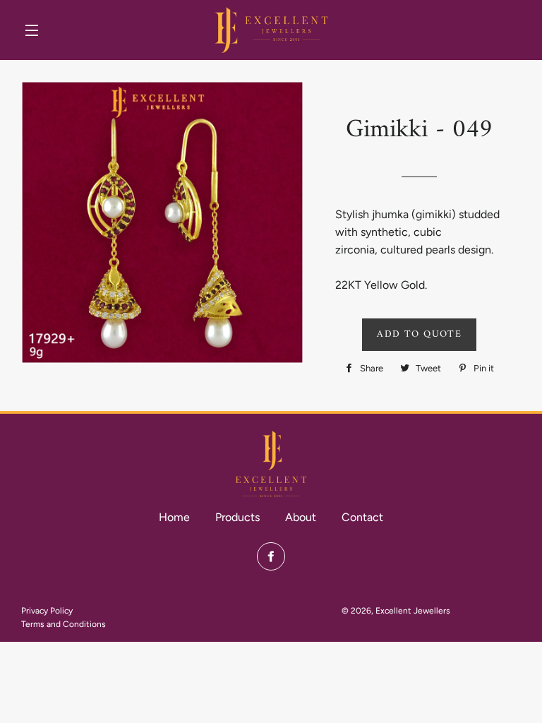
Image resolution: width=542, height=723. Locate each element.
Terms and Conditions (63, 624)
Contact (362, 517)
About (300, 517)
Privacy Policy (47, 611)
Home (174, 517)
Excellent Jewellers (412, 611)
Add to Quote (419, 334)
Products (237, 517)
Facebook (271, 556)
